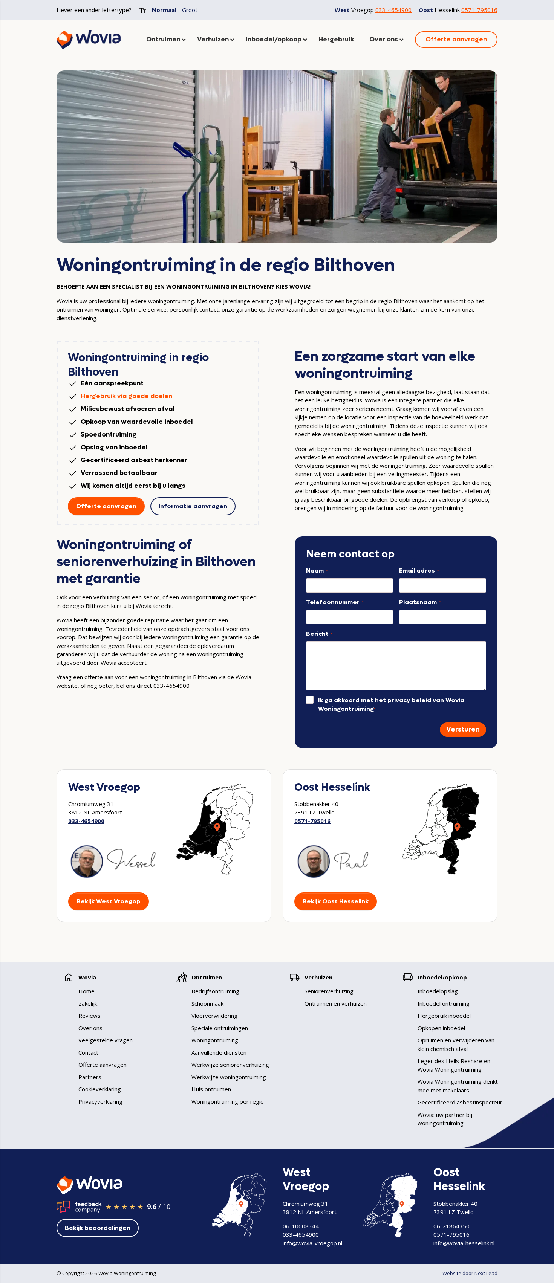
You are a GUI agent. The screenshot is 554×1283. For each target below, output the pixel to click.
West (342, 10)
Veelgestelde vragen (105, 1040)
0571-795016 (479, 10)
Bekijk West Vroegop (109, 901)
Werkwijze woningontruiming (228, 1077)
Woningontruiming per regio (227, 1101)
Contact (88, 1052)
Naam (317, 570)
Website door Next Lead (469, 1273)
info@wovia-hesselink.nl (463, 1243)
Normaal (164, 10)
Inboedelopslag (438, 991)
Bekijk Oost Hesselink (336, 901)
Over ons (90, 1028)
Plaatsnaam (420, 602)
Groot (189, 10)
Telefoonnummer (334, 602)
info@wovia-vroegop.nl (312, 1243)
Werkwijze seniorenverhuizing (230, 1064)
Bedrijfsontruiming (215, 991)
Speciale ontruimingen (219, 1028)
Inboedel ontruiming (444, 1003)
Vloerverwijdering (214, 1015)
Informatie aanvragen (193, 506)
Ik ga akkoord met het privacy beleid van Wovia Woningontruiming (391, 704)
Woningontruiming (214, 1040)
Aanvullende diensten (218, 1052)
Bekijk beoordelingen (97, 1228)
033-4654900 (393, 10)
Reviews (89, 1015)
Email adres (419, 570)
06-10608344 (301, 1226)
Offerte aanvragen (106, 506)
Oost (426, 10)
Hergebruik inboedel (444, 1015)
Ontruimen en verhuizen (336, 1003)
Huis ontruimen (211, 1089)
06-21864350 (451, 1226)
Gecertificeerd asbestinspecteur (460, 1102)
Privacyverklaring (100, 1101)
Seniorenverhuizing (329, 991)
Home (86, 991)
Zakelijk (87, 1003)
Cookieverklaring (99, 1089)
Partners (89, 1077)
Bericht (319, 634)
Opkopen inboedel (441, 1028)
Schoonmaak (207, 1003)
